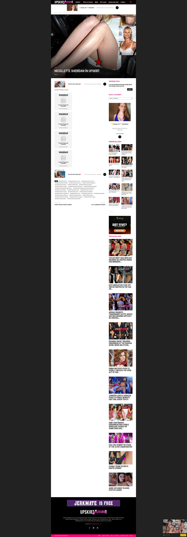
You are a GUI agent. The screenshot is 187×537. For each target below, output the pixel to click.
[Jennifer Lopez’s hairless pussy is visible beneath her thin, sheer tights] (121, 385)
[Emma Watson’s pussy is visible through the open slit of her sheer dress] (121, 358)
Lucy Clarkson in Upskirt (98, 204)
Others (123, 2)
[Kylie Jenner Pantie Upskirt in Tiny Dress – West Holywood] (114, 172)
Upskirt (78, 2)
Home (55, 12)
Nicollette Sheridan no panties (87, 189)
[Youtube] (97, 527)
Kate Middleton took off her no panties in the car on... (120, 287)
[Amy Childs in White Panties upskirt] (114, 160)
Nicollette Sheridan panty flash (61, 195)
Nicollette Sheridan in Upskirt (61, 186)
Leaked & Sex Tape (113, 2)
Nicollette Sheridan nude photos (86, 191)
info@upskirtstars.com (96, 524)
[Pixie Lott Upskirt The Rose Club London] (127, 161)
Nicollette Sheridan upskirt (60, 198)
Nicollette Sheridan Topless (89, 196)
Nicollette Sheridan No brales (73, 189)
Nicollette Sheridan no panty (61, 191)
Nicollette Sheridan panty (99, 193)
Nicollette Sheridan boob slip (75, 182)
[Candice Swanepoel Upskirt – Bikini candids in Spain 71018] (127, 173)
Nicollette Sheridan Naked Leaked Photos (63, 188)
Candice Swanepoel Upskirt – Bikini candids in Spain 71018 (126, 180)
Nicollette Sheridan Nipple (60, 189)
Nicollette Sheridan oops (75, 193)
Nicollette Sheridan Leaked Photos (75, 186)
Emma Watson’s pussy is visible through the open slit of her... (120, 370)
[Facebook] (89, 527)
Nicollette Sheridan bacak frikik (61, 182)
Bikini (96, 2)
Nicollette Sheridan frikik (73, 184)
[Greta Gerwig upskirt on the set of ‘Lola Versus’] (114, 186)
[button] (131, 2)
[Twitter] (93, 527)
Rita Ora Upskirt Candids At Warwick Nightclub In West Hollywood (126, 153)
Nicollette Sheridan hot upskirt (85, 184)
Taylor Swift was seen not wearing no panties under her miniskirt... (120, 260)
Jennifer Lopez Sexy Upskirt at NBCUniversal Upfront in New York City (126, 207)
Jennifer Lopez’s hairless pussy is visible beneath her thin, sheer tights (120, 398)
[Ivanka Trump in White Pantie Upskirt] (121, 457)
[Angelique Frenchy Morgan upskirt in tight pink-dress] (114, 200)
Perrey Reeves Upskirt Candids (63, 204)
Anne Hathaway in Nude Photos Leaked (119, 489)
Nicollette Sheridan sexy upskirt (76, 196)
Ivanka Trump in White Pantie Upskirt (118, 467)
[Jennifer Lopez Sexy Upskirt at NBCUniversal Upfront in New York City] (127, 200)
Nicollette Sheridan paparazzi (75, 195)
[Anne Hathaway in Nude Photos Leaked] (121, 479)
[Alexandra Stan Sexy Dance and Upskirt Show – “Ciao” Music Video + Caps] (127, 187)
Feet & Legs (103, 2)
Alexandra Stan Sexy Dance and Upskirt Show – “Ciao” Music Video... (126, 193)
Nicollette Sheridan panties (87, 193)
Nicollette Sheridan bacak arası (88, 181)
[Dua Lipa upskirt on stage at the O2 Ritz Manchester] (121, 438)
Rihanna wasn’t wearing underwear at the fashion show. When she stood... (120, 343)
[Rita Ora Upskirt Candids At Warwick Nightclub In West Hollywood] (127, 147)
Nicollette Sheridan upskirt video (73, 198)
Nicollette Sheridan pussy (88, 195)
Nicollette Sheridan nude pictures (62, 193)
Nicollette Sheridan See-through (61, 196)
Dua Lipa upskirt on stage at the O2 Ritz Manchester (120, 446)
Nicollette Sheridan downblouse (88, 182)
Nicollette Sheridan (63, 181)
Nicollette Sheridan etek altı (60, 184)
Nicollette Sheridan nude (73, 191)
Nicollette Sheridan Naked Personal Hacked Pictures (83, 188)
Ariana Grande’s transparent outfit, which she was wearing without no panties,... (120, 315)
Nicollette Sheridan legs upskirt (90, 186)
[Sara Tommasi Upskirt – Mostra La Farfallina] (114, 148)
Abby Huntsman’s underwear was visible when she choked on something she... (119, 426)
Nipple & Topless (88, 2)
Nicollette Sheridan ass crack (74, 181)
